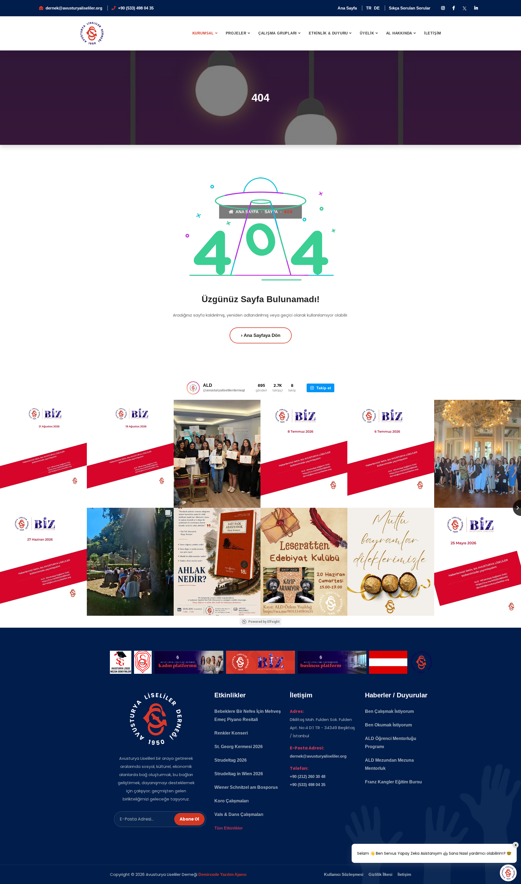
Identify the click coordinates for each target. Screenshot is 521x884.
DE (377, 8)
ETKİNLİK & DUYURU (328, 33)
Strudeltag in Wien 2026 (238, 773)
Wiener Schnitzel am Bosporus (246, 787)
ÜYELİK (367, 33)
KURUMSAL (203, 33)
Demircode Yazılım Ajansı (222, 874)
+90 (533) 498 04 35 (136, 8)
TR (368, 8)
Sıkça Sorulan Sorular (409, 8)
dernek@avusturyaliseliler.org (74, 8)
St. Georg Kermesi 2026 (238, 746)
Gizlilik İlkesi (380, 874)
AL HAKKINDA (399, 33)
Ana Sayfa (347, 8)
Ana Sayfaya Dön (261, 335)
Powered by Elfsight (264, 622)
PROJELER (236, 33)
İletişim (404, 874)
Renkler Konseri (231, 733)
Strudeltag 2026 (230, 760)
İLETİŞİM (432, 33)
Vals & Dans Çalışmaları (238, 814)
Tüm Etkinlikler (228, 828)
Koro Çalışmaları (231, 801)
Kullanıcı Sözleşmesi (343, 874)
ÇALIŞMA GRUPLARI (277, 33)
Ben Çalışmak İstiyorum (389, 711)
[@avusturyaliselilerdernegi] (193, 387)
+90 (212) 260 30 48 (307, 776)
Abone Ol (189, 819)
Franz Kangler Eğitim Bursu (393, 782)
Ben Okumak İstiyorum (388, 725)
